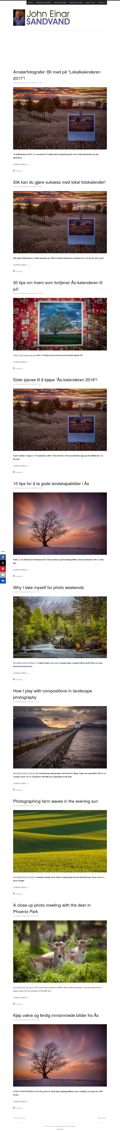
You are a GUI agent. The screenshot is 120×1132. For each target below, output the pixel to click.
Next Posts (102, 1118)
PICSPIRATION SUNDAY (24, 877)
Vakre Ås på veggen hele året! (25, 355)
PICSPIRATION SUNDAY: (24, 663)
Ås (19, 559)
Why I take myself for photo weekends (48, 587)
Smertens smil (76, 3)
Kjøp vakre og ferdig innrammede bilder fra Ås (56, 1015)
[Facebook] (3, 557)
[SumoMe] (3, 581)
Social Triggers (61, 1126)
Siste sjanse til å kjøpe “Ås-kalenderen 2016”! (55, 379)
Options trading (43, 3)
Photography (60, 3)
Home (30, 3)
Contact (101, 3)
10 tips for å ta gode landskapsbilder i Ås (51, 483)
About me (90, 3)
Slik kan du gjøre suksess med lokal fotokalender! (59, 182)
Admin (60, 1129)
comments (18, 170)
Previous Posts (19, 1118)
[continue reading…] (20, 164)
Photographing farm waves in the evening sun (55, 801)
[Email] (3, 575)
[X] (3, 563)
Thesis (73, 1126)
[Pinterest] (3, 569)
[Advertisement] (60, 51)
